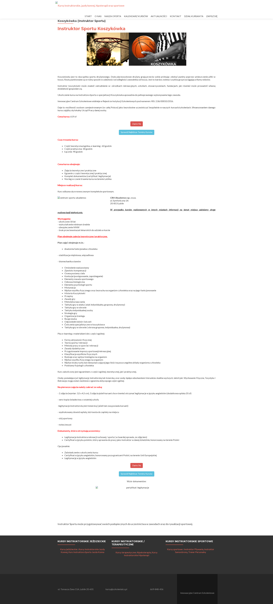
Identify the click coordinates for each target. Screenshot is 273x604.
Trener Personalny (197, 552)
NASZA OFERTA (112, 16)
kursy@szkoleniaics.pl (116, 589)
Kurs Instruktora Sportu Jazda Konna (86, 552)
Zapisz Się (136, 124)
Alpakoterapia (144, 552)
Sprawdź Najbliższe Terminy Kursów (136, 132)
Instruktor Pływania (193, 549)
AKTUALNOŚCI (159, 16)
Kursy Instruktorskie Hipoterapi (141, 554)
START (88, 16)
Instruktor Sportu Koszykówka (91, 28)
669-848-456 (156, 589)
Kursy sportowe (175, 549)
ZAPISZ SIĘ (212, 16)
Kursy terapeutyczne (126, 552)
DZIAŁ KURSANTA (193, 16)
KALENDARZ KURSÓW (136, 16)
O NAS (98, 16)
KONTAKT (175, 16)
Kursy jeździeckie (68, 549)
